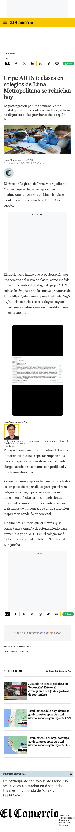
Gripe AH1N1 (10, 651)
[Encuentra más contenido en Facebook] (16, 63)
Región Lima (23, 651)
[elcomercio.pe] (39, 23)
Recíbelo (9, 446)
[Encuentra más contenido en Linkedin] (32, 63)
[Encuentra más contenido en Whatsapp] (40, 63)
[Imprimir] (57, 63)
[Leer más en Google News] (8, 63)
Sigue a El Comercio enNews (37, 633)
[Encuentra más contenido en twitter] (24, 63)
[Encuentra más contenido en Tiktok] (49, 63)
